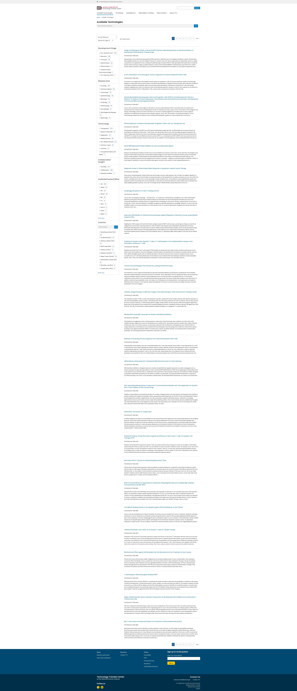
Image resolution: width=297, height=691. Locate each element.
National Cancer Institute (194, 687)
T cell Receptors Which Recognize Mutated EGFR (140, 575)
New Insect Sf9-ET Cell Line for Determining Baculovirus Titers (145, 460)
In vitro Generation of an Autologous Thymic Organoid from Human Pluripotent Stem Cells (155, 75)
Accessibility (147, 655)
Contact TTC (124, 655)
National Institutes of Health (193, 685)
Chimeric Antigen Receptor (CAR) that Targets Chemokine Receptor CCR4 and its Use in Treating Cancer (160, 292)
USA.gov (198, 688)
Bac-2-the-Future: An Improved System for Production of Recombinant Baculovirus (153, 621)
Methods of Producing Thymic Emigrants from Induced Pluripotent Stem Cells (151, 339)
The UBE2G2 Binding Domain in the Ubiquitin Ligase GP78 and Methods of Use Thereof (153, 507)
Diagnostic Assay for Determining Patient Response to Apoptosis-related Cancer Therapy (155, 168)
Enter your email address (174, 655)
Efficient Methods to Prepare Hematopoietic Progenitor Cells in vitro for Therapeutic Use (154, 123)
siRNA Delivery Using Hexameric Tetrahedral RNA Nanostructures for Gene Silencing (152, 361)
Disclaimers (147, 663)
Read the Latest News (103, 655)
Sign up (171, 663)
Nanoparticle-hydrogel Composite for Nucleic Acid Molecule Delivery (147, 314)
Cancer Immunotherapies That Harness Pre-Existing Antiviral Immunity (148, 266)
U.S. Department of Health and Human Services (188, 683)
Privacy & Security (149, 661)
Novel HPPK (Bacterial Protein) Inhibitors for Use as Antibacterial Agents (148, 146)
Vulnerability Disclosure (151, 666)
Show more (101, 218)
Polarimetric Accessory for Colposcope (137, 412)
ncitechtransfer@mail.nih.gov (182, 680)
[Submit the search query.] (196, 25)
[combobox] (185, 8)
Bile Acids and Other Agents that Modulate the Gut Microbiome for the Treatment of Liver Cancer (157, 552)
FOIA (145, 658)
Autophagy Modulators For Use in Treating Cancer (141, 191)
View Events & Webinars (104, 658)
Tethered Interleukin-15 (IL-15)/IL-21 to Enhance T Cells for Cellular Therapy (149, 530)
